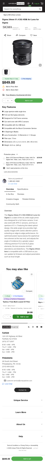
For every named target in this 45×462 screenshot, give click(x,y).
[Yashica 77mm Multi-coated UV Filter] (17, 283)
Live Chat (13, 184)
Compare (22, 35)
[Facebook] (37, 327)
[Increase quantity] (11, 100)
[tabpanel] (22, 232)
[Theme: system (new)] (28, 3)
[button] (42, 3)
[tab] (10, 189)
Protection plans (9, 154)
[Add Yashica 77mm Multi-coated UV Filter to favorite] (31, 274)
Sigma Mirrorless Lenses (12, 15)
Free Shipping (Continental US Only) (18, 95)
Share (9, 35)
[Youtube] (41, 327)
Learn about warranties (11, 172)
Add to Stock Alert (12, 90)
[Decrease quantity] (4, 100)
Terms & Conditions (13, 445)
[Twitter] (28, 327)
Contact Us (22, 390)
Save (35, 35)
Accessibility (34, 445)
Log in (37, 3)
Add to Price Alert (12, 86)
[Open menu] (4, 3)
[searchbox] (22, 9)
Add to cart (29, 100)
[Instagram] (33, 327)
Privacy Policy (25, 445)
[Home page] (16, 3)
